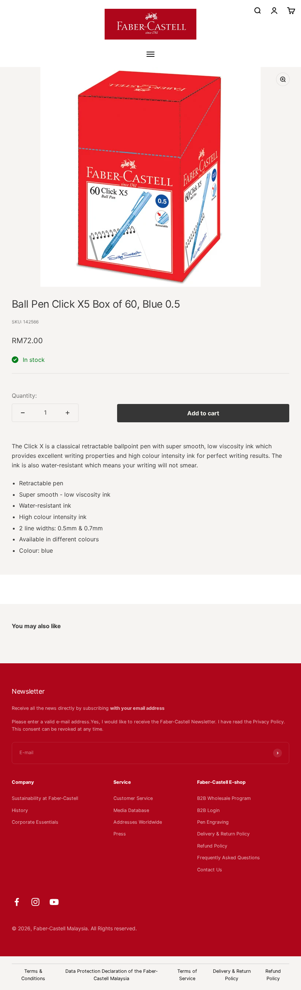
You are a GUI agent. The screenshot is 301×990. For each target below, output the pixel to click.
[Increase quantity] (67, 413)
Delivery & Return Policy (223, 834)
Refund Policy (212, 846)
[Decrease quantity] (22, 413)
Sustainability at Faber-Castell (45, 798)
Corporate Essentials (35, 822)
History (20, 810)
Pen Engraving (213, 822)
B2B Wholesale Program (224, 798)
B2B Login (208, 810)
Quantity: (24, 395)
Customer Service (133, 798)
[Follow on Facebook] (17, 902)
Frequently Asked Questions (228, 857)
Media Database (131, 810)
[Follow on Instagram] (35, 902)
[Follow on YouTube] (54, 902)
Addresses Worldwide (137, 822)
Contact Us (209, 869)
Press (119, 834)
